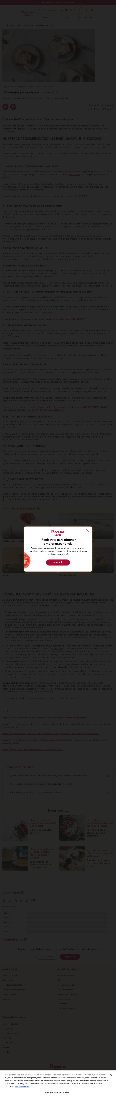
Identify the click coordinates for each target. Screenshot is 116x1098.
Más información (22, 1087)
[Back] (87, 531)
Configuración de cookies (57, 1092)
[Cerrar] (111, 1075)
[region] (58, 1084)
